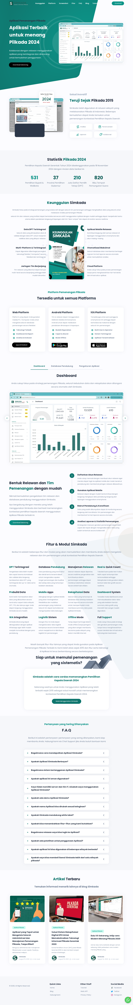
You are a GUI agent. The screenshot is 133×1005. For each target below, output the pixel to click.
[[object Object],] (60, 345)
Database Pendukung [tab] (62, 366)
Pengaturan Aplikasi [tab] (89, 366)
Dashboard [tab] (39, 366)
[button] (66, 753)
